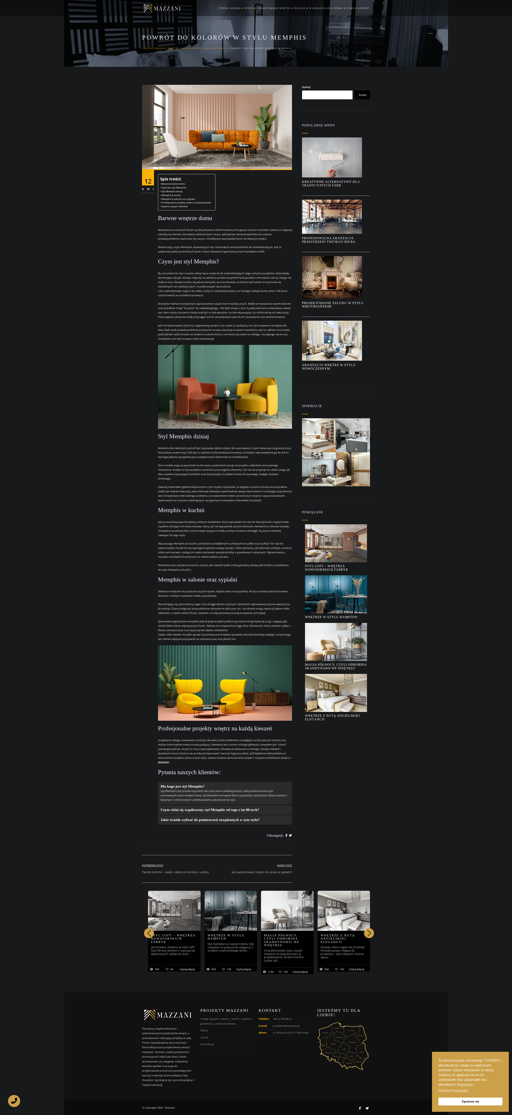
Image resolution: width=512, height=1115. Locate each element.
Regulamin (465, 1084)
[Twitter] (290, 835)
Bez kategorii (216, 48)
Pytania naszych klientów (174, 206)
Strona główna (229, 8)
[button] (369, 933)
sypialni (214, 1019)
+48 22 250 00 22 (282, 1019)
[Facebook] (286, 835)
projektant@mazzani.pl (286, 1026)
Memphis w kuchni (171, 195)
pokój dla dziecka (225, 1023)
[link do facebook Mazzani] (360, 1108)
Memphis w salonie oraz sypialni (178, 199)
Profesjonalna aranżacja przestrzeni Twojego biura (329, 239)
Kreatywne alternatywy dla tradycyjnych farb (331, 183)
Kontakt (364, 8)
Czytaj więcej (187, 969)
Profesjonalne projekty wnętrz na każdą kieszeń (186, 202)
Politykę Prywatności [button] (453, 1090)
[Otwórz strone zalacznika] (319, 435)
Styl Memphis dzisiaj (174, 191)
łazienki (246, 1019)
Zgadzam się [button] (470, 1101)
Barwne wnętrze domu (173, 183)
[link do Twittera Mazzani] (367, 1108)
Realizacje (301, 8)
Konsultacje (321, 8)
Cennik (338, 8)
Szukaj (306, 87)
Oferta (249, 8)
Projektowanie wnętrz (273, 8)
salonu (225, 1019)
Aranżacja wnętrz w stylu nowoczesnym (329, 366)
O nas (350, 8)
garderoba (206, 1023)
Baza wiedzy (192, 48)
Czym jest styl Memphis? (174, 187)
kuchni (236, 1019)
